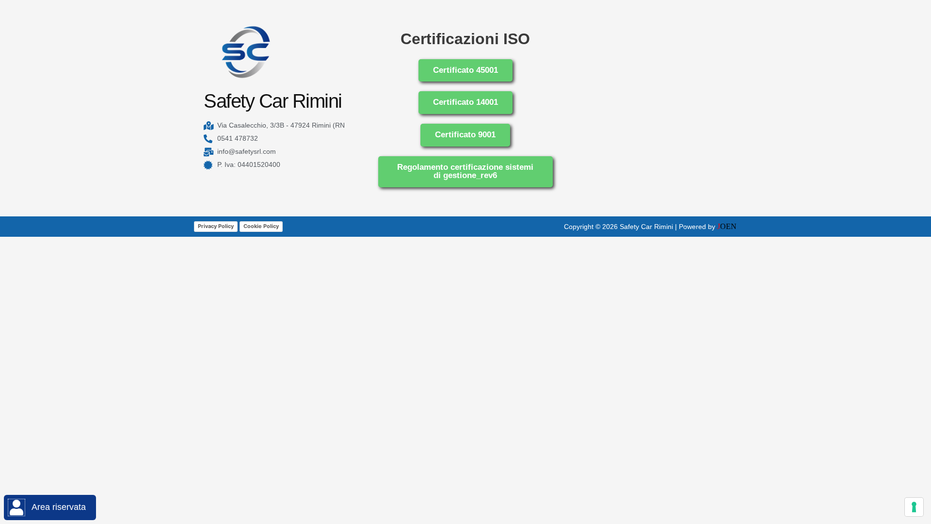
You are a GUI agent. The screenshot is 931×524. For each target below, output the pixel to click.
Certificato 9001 (465, 134)
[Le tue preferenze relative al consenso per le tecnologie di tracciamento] (914, 507)
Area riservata (59, 507)
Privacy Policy (216, 226)
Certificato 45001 (465, 70)
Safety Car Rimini (273, 101)
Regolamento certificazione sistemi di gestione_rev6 (465, 171)
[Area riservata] (16, 507)
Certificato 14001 (465, 102)
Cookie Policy (261, 226)
